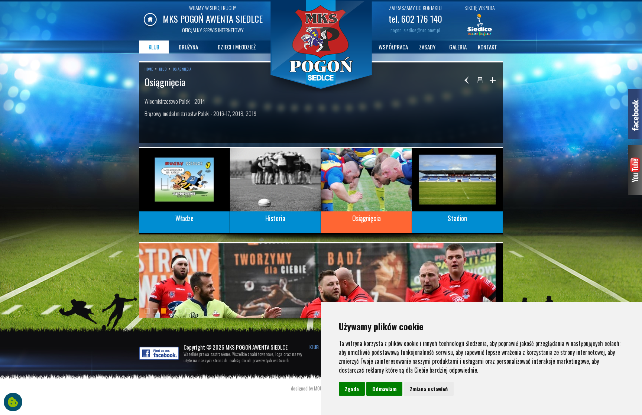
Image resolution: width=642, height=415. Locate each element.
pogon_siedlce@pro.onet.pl (415, 30)
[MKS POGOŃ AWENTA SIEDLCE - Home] (150, 26)
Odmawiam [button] (384, 389)
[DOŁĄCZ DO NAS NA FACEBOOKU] (159, 357)
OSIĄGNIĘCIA (182, 69)
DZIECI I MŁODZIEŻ (237, 47)
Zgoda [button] (352, 389)
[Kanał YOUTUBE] (635, 192)
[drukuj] (480, 80)
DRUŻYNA (188, 47)
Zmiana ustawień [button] (429, 389)
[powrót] (467, 80)
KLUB (154, 47)
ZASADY (427, 47)
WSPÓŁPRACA (393, 47)
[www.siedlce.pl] (480, 35)
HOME (149, 69)
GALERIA (458, 47)
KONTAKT (487, 47)
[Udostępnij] (492, 80)
